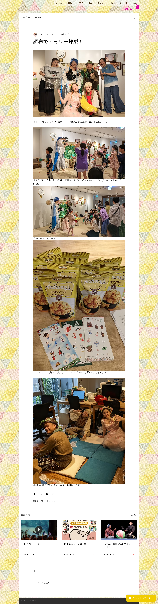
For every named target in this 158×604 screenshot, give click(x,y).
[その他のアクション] (123, 34)
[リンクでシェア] (52, 493)
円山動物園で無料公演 (75, 544)
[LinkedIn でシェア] (46, 493)
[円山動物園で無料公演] (79, 530)
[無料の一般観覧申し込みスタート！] (119, 530)
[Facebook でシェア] (34, 493)
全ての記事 (25, 17)
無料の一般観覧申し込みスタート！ (118, 546)
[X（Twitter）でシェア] (40, 493)
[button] (137, 6)
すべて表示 (132, 515)
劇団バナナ (39, 17)
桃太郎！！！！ (32, 544)
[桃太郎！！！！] (39, 530)
